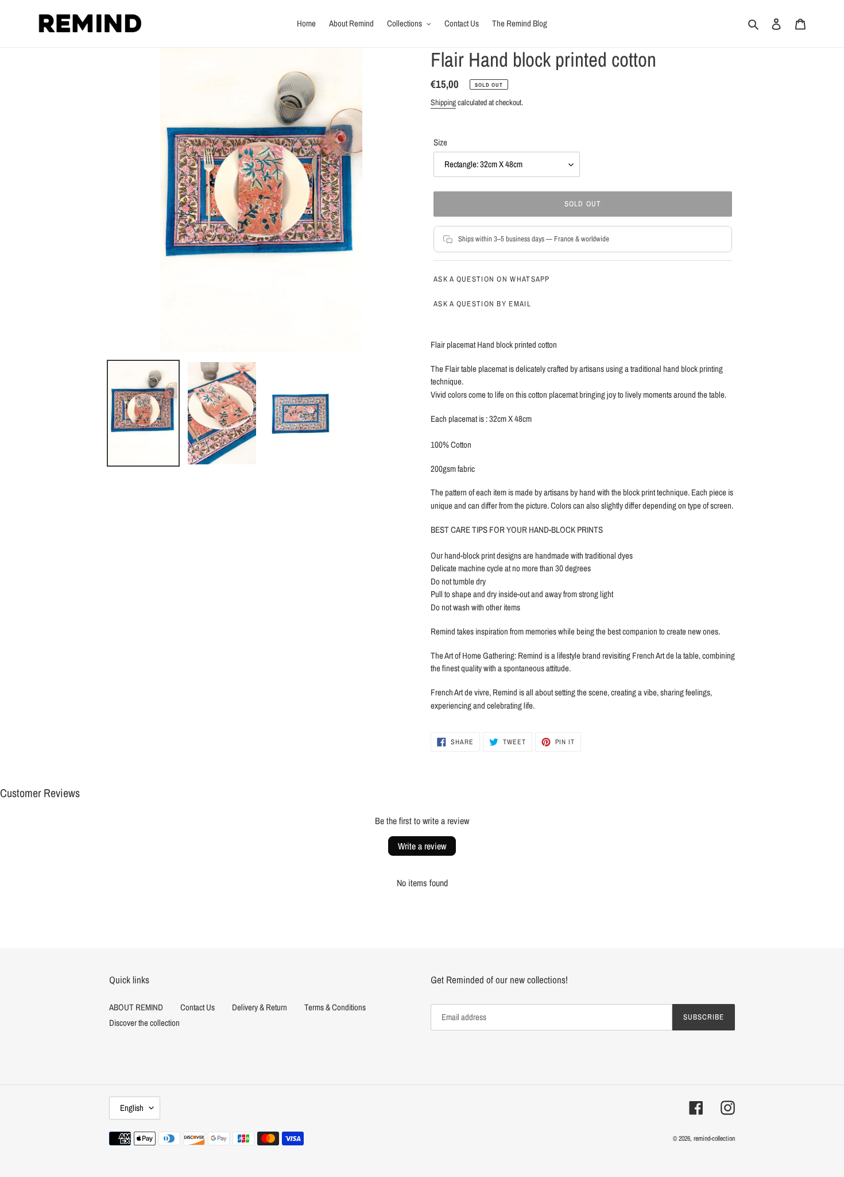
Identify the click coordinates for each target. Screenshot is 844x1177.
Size (440, 142)
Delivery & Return (259, 1007)
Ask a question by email (482, 304)
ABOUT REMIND (136, 1007)
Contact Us (197, 1007)
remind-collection (714, 1138)
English (132, 1108)
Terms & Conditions (335, 1007)
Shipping (443, 102)
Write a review (422, 846)
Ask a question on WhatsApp (491, 279)
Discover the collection (144, 1023)
